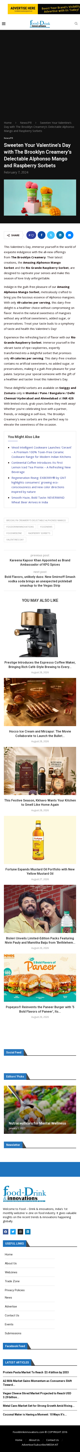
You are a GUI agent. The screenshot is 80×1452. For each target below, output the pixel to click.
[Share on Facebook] (41, 235)
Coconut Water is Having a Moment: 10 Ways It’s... (35, 1414)
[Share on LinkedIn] (60, 235)
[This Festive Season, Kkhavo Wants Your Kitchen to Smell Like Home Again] (40, 771)
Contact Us (52, 1440)
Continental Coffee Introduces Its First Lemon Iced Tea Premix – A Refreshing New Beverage (41, 467)
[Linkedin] (27, 1231)
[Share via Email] (69, 235)
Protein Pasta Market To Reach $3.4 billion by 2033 (36, 1372)
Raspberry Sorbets (39, 533)
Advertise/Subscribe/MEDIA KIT (40, 1444)
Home (8, 123)
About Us (34, 1440)
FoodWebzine (14, 533)
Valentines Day (15, 539)
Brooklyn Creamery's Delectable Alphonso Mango (36, 520)
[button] (7, 1109)
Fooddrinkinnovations (20, 526)
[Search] (76, 24)
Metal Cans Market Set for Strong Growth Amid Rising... (39, 1405)
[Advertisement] (40, 79)
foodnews (46, 526)
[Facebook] (5, 1231)
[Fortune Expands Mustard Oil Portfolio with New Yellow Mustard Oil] (40, 840)
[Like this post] (32, 235)
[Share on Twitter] (51, 235)
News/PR (26, 123)
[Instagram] (20, 1231)
